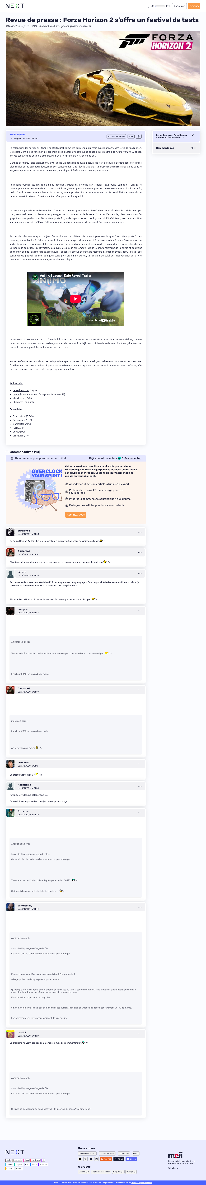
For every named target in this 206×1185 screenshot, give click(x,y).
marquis (23, 609)
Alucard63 (24, 551)
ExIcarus (23, 811)
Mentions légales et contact (141, 1183)
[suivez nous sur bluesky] (80, 1159)
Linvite (22, 572)
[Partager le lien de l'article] (193, 136)
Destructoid (19, 416)
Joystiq (17, 431)
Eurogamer (19, 420)
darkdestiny (25, 905)
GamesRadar (20, 423)
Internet (9, 1164)
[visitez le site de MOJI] (175, 1157)
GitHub (120, 1159)
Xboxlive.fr (18, 398)
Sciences (43, 1164)
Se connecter (132, 458)
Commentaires (165, 148)
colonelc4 (23, 762)
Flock (26, 1160)
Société (19, 1169)
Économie (17, 1160)
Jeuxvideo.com (21, 390)
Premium (194, 6)
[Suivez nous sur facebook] (91, 1159)
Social (34, 1164)
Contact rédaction (107, 1153)
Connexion (179, 6)
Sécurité (9, 1169)
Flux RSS (107, 1159)
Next (27, 1164)
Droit (8, 1160)
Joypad (17, 394)
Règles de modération (101, 1172)
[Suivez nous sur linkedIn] (96, 1159)
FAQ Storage (118, 1172)
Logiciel (19, 1164)
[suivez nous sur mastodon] (85, 1159)
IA (43, 1160)
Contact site (124, 1153)
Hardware (36, 1160)
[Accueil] (15, 6)
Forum (136, 1153)
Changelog (131, 1172)
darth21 (22, 1032)
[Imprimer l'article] (139, 136)
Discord (133, 1159)
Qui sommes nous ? (87, 1153)
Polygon (17, 435)
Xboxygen (18, 401)
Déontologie (84, 1172)
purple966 (24, 530)
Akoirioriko (24, 784)
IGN (15, 427)
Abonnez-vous (76, 514)
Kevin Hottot (17, 134)
